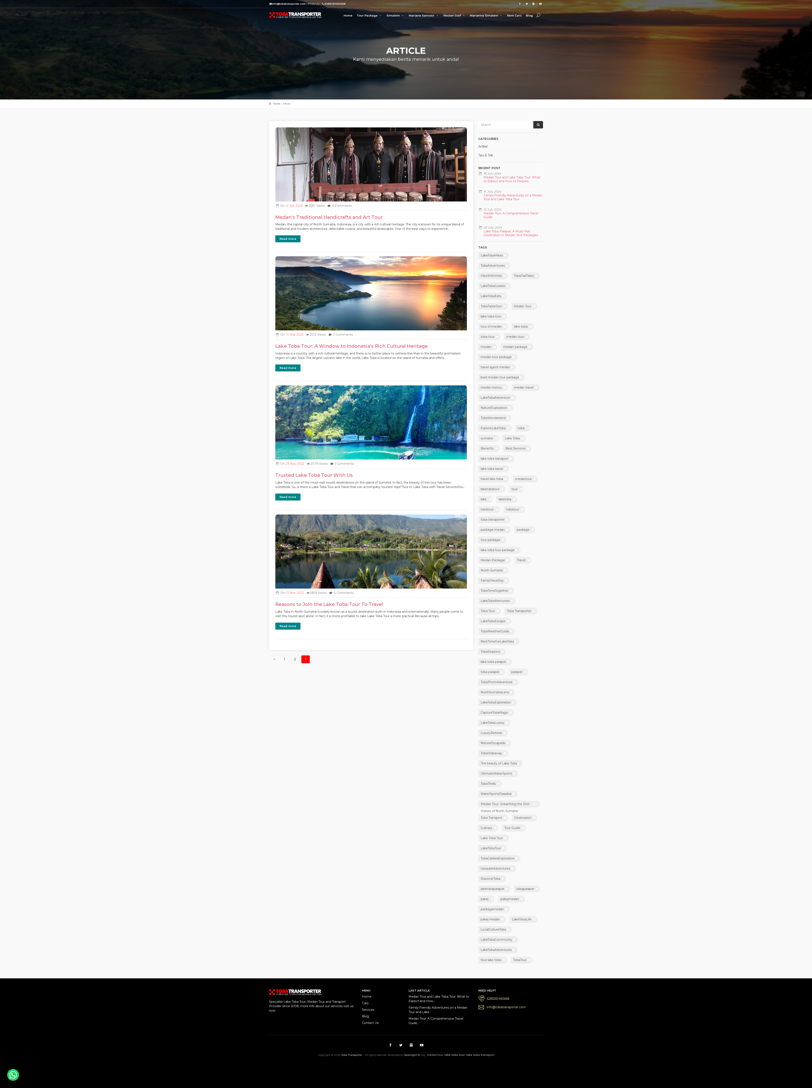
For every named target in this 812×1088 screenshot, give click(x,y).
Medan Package (493, 560)
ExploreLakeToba (493, 428)
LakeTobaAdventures (496, 950)
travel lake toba (492, 479)
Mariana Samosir (422, 15)
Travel (521, 560)
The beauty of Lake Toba (499, 763)
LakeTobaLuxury (493, 723)
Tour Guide (512, 828)
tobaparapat (525, 889)
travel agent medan (495, 367)
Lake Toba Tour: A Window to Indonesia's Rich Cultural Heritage (351, 346)
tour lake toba (491, 960)
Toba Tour (488, 611)
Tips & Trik (485, 155)
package (523, 530)
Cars (365, 1003)
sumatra (487, 438)
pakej (484, 899)
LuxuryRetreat (491, 733)
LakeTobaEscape (493, 621)
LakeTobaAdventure (495, 398)
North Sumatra (492, 570)
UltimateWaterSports (496, 773)
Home (348, 15)
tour (515, 489)
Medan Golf (452, 15)
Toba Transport (491, 818)
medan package (515, 347)
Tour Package (368, 15)
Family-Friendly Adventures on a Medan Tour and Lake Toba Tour (513, 197)
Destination (522, 818)
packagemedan (492, 909)
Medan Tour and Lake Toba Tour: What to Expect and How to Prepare (512, 179)
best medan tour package (500, 377)
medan (486, 347)
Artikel (483, 146)
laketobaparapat (492, 889)
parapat (516, 672)
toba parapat (490, 672)
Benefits (487, 448)
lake (484, 499)
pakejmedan (510, 899)
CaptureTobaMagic (494, 712)
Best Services (515, 448)
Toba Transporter (519, 611)
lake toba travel (492, 469)
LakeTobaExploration (496, 702)
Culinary (486, 828)
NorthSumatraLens (495, 692)
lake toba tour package (498, 550)
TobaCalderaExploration (498, 858)
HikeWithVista (491, 276)
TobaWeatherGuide (495, 631)
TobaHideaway (491, 753)
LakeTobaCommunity (496, 940)
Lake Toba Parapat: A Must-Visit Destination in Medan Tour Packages (511, 233)
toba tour (487, 337)
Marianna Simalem (484, 15)
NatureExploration (494, 408)
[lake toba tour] (295, 15)
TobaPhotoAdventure (497, 682)
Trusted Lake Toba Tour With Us (314, 475)
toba (521, 428)
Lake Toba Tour (492, 838)
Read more (288, 238)
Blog (529, 15)
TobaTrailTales (524, 276)
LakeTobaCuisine (493, 286)
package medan (493, 530)
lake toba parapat (493, 662)
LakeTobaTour (491, 848)
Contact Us (370, 1023)
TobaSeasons (490, 652)
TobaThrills (488, 784)
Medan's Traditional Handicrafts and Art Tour (329, 217)
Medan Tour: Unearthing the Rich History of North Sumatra (505, 805)
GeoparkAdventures (495, 868)
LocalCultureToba (493, 929)
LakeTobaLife (521, 919)
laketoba (505, 499)
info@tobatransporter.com (506, 1007)
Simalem (394, 15)
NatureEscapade (493, 743)
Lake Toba (512, 438)
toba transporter (493, 519)
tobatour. (487, 509)
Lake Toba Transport (351, 1066)
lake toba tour (491, 316)
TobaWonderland (493, 418)
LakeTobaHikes (492, 255)
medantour (523, 479)
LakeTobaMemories (495, 601)
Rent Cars (514, 15)
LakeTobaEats (491, 296)
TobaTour (520, 960)
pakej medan (490, 919)
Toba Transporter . (352, 1054)
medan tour (515, 337)
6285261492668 (498, 999)
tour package (490, 540)
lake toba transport (494, 459)
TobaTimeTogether (494, 591)
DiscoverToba (490, 879)
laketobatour (490, 489)
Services (368, 1010)
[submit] (538, 124)
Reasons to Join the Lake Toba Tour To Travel (329, 604)
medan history (491, 387)
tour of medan (491, 326)
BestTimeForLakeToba (497, 641)
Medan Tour (522, 306)
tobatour (512, 509)
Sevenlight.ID (412, 1054)
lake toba (521, 326)
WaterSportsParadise (496, 794)
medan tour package (496, 357)
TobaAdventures (493, 266)
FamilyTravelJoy (492, 580)
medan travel (524, 387)
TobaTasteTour (491, 306)
